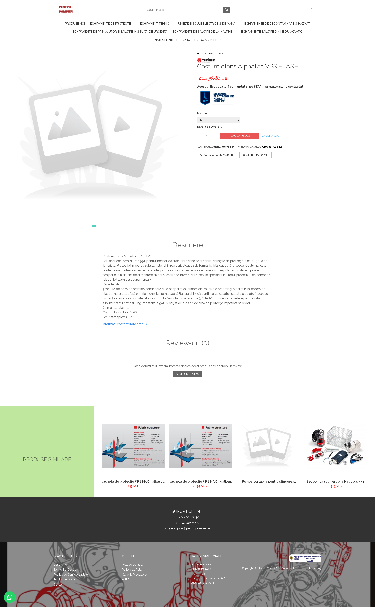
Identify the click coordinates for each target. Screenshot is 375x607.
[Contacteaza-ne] (312, 9)
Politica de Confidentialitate (71, 574)
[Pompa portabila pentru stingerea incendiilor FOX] (268, 446)
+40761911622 (190, 522)
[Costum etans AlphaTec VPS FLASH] (94, 137)
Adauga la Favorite (218, 154)
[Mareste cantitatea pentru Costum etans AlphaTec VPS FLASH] (213, 136)
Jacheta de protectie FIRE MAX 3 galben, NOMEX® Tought (201, 481)
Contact (58, 584)
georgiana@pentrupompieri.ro (189, 528)
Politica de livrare (64, 579)
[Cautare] (226, 10)
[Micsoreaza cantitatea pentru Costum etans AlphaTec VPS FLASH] (200, 136)
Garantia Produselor (134, 574)
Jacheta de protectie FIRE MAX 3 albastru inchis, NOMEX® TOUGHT (133, 481)
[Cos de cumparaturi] (318, 9)
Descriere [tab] (187, 245)
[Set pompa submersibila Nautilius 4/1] (335, 445)
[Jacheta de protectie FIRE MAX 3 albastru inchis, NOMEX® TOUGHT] (133, 446)
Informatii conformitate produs (125, 324)
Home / (202, 53)
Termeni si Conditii (65, 569)
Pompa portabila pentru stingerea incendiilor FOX (268, 481)
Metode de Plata (132, 564)
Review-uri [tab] (187, 343)
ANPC (125, 579)
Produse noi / (216, 53)
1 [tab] (93, 226)
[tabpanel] (94, 137)
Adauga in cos (239, 135)
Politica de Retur (132, 569)
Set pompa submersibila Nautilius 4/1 (335, 481)
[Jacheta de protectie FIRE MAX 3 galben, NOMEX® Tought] (200, 446)
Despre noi (61, 564)
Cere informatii (257, 154)
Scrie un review (187, 374)
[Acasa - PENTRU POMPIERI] (73, 10)
